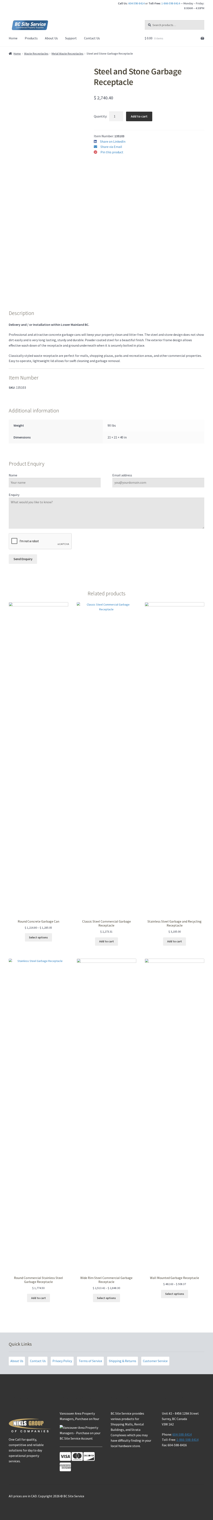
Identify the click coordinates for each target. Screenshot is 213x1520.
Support (71, 38)
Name (13, 475)
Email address (122, 475)
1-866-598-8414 (170, 3)
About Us (51, 38)
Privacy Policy (62, 1361)
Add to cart (139, 116)
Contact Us (92, 38)
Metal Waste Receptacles (67, 53)
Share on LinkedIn (112, 141)
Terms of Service (90, 1361)
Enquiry (14, 495)
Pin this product (111, 152)
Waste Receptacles (36, 53)
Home (13, 38)
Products (31, 38)
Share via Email (111, 147)
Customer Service (155, 1361)
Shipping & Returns (122, 1361)
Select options (38, 937)
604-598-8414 (136, 3)
